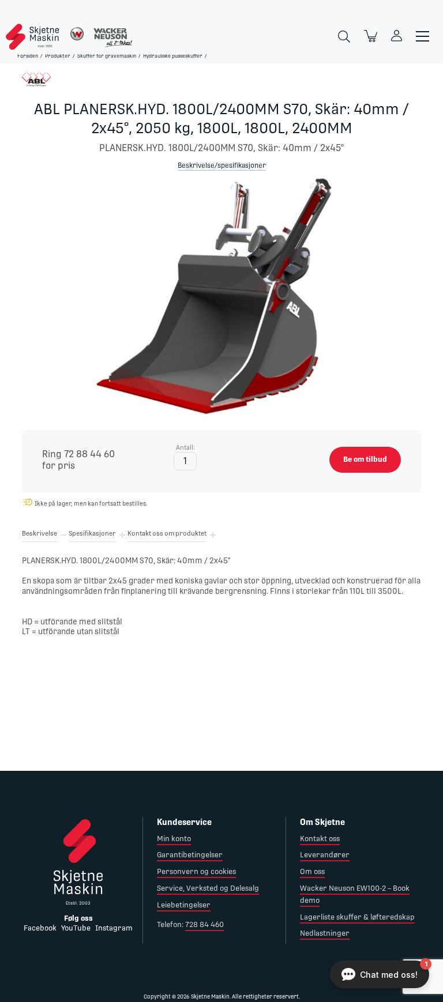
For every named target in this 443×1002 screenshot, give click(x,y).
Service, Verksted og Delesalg (208, 888)
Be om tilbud (365, 459)
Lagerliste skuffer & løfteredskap (357, 917)
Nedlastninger (325, 933)
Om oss (312, 871)
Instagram (114, 928)
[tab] (39, 535)
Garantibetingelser (190, 854)
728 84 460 (204, 924)
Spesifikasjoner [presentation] (92, 533)
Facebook (40, 928)
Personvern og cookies (196, 871)
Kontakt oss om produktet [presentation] (167, 533)
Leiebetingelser (184, 905)
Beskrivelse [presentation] (39, 533)
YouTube (76, 928)
